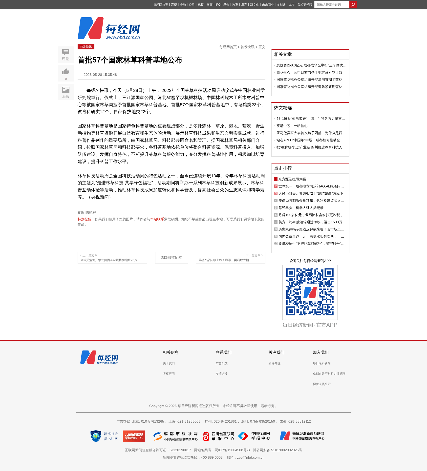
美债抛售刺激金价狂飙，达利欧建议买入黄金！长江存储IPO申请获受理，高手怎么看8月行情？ (311, 200)
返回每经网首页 (171, 257)
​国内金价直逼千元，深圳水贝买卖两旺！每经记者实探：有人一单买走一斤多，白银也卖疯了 (311, 236)
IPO (217, 4)
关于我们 (169, 363)
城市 (292, 4)
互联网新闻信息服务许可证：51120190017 (159, 450)
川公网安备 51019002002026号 (277, 450)
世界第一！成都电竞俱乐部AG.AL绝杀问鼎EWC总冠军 (311, 186)
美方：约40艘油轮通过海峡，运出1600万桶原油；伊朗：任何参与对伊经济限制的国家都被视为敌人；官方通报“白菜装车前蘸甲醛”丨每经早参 (312, 222)
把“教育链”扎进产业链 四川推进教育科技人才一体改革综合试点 (311, 147)
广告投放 (222, 363)
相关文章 (283, 54)
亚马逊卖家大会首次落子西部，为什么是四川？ (309, 133)
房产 (244, 4)
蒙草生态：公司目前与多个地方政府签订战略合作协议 (311, 72)
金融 (183, 4)
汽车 (235, 4)
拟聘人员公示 (322, 384)
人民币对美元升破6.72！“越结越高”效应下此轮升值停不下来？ (312, 193)
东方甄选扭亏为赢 (292, 179)
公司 (192, 4)
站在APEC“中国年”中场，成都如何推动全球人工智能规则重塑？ (310, 140)
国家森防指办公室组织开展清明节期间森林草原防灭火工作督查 (311, 79)
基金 (226, 4)
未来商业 (268, 4)
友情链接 (222, 373)
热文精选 (283, 107)
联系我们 (224, 352)
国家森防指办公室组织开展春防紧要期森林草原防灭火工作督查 (311, 86)
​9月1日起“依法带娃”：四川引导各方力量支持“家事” (311, 118)
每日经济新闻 (322, 363)
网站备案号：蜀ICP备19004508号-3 (223, 450)
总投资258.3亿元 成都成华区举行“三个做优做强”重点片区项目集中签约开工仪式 (311, 65)
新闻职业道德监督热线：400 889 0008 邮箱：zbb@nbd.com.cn (213, 457)
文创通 (281, 4)
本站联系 (157, 219)
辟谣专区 (274, 363)
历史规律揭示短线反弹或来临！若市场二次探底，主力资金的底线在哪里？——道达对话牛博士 (311, 229)
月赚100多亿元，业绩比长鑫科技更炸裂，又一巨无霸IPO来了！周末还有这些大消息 (312, 215)
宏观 (174, 4)
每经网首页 (160, 4)
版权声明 (169, 373)
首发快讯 (86, 46)
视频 (201, 4)
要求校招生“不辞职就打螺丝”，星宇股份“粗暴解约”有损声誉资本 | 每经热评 (311, 243)
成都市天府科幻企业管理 (329, 373)
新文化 (254, 4)
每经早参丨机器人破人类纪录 (300, 207)
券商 (210, 4)
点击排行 (283, 168)
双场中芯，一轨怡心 (292, 125)
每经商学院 (305, 4)
